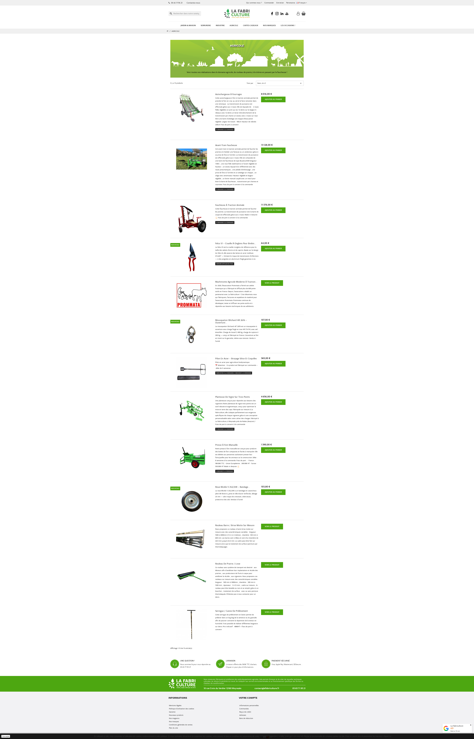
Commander (269, 3)
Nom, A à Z (279, 83)
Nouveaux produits (175, 715)
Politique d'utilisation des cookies (181, 709)
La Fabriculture (457, 726)
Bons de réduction (246, 718)
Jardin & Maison (188, 25)
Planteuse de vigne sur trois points (232, 397)
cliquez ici (387, 736)
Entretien (280, 3)
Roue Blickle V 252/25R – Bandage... (232, 487)
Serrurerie (206, 25)
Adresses (242, 715)
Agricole (234, 25)
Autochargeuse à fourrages (228, 94)
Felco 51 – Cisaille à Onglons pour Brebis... (235, 243)
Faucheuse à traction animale (229, 205)
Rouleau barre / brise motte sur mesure (234, 525)
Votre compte (248, 697)
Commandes (244, 709)
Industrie (220, 25)
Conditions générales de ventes (180, 725)
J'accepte (5, 736)
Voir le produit (272, 283)
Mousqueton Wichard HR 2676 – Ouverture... (231, 321)
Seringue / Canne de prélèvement (231, 611)
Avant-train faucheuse (226, 145)
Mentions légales (174, 705)
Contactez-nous (193, 3)
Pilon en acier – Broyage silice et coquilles (236, 358)
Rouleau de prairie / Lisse (227, 564)
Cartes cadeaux (250, 25)
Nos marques (269, 25)
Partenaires (290, 3)
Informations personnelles (249, 705)
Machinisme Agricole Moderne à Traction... (236, 282)
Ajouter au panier (273, 99)
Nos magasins (173, 718)
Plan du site (173, 728)
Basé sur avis (455, 731)
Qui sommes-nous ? (254, 3)
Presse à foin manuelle (226, 445)
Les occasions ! (288, 25)
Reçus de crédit (245, 712)
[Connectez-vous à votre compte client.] (298, 14)
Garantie (171, 712)
